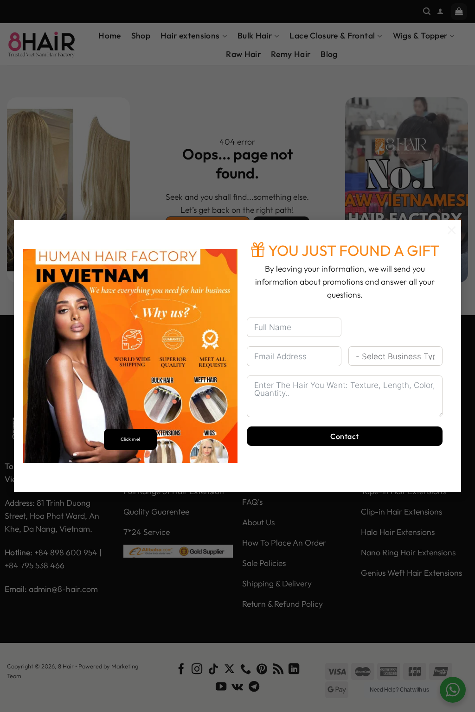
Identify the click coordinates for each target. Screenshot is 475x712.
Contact (344, 436)
